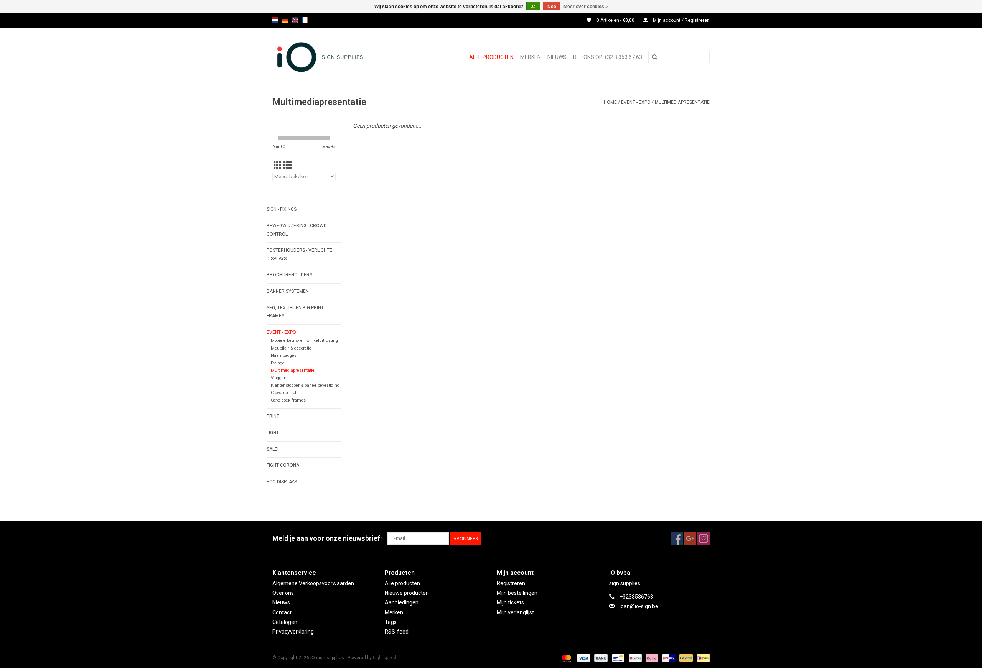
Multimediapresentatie (682, 102)
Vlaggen (279, 378)
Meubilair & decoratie (291, 348)
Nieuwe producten (407, 593)
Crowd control (283, 392)
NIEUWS (557, 57)
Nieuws (281, 602)
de (285, 20)
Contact (282, 612)
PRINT (273, 416)
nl (275, 20)
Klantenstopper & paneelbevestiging (305, 385)
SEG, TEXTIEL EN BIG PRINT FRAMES (295, 312)
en (295, 20)
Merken (530, 57)
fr (305, 20)
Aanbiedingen (402, 602)
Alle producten (491, 57)
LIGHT (273, 432)
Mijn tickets (510, 602)
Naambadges (284, 355)
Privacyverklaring (293, 632)
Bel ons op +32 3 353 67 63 (607, 57)
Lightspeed (384, 657)
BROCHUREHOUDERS (289, 274)
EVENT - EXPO (636, 102)
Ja (533, 6)
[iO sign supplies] (333, 57)
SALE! (272, 449)
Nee (551, 6)
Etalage (278, 363)
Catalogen (284, 622)
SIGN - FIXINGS (282, 209)
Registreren (511, 583)
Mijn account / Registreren (681, 20)
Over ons (283, 593)
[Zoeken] (654, 57)
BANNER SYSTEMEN (288, 291)
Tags (391, 622)
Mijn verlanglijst (515, 612)
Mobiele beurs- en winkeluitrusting (304, 340)
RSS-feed (397, 632)
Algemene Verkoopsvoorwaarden (313, 583)
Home (610, 102)
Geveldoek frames (288, 400)
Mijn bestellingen (517, 593)
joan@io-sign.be (639, 606)
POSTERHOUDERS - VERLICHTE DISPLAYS (299, 254)
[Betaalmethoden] (565, 657)
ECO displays (282, 481)
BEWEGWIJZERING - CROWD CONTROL (297, 230)
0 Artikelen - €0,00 (615, 20)
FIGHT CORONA (283, 465)
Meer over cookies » (585, 6)
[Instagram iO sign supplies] (703, 538)
